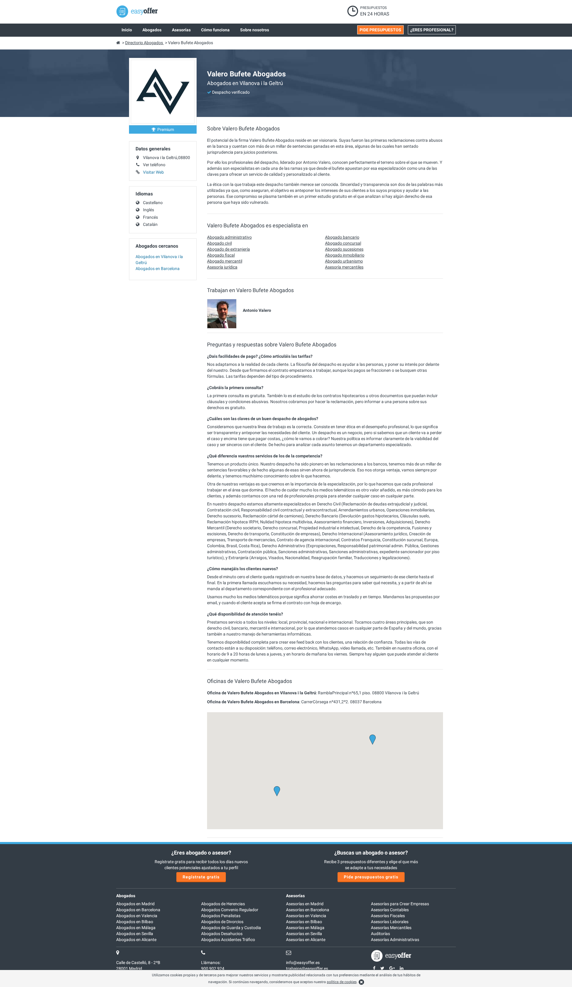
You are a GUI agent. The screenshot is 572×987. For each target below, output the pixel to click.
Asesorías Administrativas (395, 939)
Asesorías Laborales (389, 921)
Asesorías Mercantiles (391, 927)
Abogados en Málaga (136, 927)
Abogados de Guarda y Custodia (231, 927)
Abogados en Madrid (135, 903)
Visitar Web (153, 172)
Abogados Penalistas (220, 915)
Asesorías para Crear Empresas (400, 903)
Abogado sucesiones (344, 249)
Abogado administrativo (229, 237)
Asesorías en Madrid (305, 903)
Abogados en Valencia (136, 915)
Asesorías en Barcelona (307, 909)
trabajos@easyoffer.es (307, 968)
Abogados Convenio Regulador (229, 909)
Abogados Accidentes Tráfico (228, 939)
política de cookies (342, 982)
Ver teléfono (154, 164)
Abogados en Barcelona (158, 268)
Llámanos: (210, 962)
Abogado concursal (343, 243)
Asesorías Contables (390, 909)
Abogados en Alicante (136, 939)
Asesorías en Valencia (306, 915)
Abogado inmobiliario (344, 255)
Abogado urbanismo (344, 261)
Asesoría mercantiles (344, 267)
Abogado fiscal (221, 255)
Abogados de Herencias (223, 903)
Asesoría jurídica (222, 267)
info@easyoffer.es (303, 962)
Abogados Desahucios (222, 933)
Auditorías (380, 933)
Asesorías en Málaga (305, 927)
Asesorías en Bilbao (304, 921)
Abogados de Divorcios (222, 921)
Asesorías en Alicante (305, 939)
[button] (277, 791)
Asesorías (295, 895)
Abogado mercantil (224, 261)
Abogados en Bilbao (134, 921)
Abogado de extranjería (228, 249)
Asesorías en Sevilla (304, 933)
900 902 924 (212, 968)
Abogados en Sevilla (134, 933)
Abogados (125, 895)
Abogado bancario (342, 237)
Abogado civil (219, 243)
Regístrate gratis (201, 877)
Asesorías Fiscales (388, 915)
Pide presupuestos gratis (371, 877)
